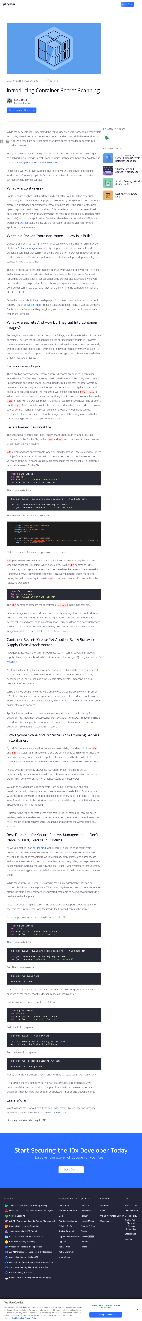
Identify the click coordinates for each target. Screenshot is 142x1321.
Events (84, 1231)
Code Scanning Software (20, 1273)
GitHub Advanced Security (112, 1216)
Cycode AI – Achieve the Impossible (25, 1247)
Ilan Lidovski (20, 100)
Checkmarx (105, 1221)
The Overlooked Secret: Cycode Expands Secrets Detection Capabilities (127, 158)
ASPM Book (64, 1206)
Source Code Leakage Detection (24, 1226)
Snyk (102, 1211)
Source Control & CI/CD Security (24, 1231)
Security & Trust (88, 1226)
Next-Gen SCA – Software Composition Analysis (31, 1211)
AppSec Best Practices (69, 1237)
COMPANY (85, 1199)
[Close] (138, 1309)
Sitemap (128, 1239)
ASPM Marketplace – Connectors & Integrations (30, 1252)
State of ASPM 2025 (68, 1211)
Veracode (104, 1206)
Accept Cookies (106, 1314)
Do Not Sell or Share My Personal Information (131, 1224)
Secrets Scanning (17, 1216)
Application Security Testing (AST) (24, 1257)
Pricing (84, 1247)
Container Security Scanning (22, 1242)
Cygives (62, 1242)
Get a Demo (127, 4)
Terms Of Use (131, 1206)
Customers (86, 1211)
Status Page (130, 1234)
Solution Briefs (65, 1226)
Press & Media (87, 1221)
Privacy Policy (131, 1211)
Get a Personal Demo (19, 110)
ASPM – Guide (65, 1247)
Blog (61, 1216)
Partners (84, 1216)
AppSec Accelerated (68, 1221)
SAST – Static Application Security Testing (28, 1206)
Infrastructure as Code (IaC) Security (26, 1237)
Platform (9, 1199)
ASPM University (66, 1252)
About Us (85, 1206)
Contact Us (86, 1242)
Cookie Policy (131, 1216)
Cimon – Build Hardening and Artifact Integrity (30, 1278)
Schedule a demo (50, 1112)
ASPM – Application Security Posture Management (32, 1221)
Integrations (64, 1257)
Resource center (68, 1199)
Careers (87, 1237)
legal (128, 1199)
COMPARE (104, 1199)
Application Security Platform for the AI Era (28, 1267)
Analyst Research (66, 1231)
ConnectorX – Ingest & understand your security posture (32, 1262)
